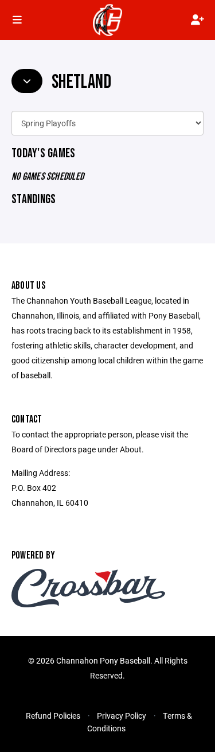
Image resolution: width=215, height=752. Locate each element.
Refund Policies (53, 715)
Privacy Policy (121, 715)
